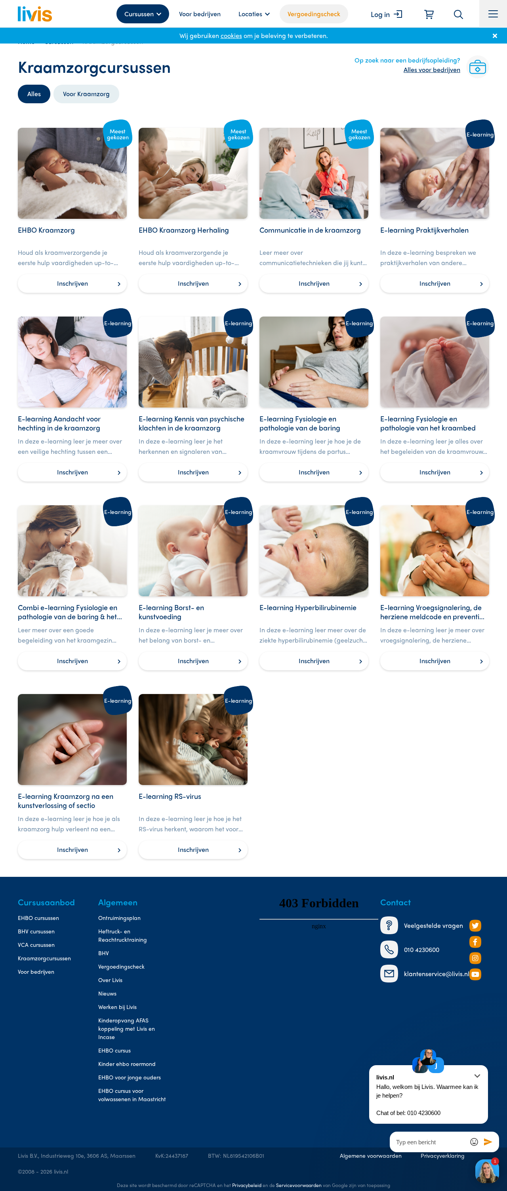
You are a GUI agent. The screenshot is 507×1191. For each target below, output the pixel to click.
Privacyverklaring (443, 1155)
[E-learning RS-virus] (193, 776)
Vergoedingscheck (314, 13)
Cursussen (139, 13)
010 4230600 (421, 949)
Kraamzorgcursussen (44, 958)
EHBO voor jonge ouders (129, 1077)
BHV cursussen (36, 931)
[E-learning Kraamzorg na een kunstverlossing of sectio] (72, 776)
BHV (103, 953)
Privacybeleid (246, 1185)
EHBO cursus (114, 1050)
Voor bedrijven (200, 13)
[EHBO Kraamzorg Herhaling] (193, 210)
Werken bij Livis (117, 1007)
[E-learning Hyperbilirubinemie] (313, 587)
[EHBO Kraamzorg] (72, 210)
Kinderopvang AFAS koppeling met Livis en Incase (126, 1028)
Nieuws (107, 993)
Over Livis (110, 980)
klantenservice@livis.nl (436, 973)
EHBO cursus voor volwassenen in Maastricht (132, 1095)
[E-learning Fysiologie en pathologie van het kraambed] (434, 399)
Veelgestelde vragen (433, 925)
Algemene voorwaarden (371, 1155)
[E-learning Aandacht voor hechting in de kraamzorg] (72, 399)
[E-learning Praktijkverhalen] (434, 210)
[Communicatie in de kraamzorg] (313, 210)
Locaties (250, 13)
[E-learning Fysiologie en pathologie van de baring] (313, 399)
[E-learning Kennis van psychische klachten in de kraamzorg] (193, 399)
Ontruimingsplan (119, 918)
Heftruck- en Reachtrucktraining (122, 935)
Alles (34, 93)
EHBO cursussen (38, 918)
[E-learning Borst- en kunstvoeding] (193, 587)
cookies (231, 35)
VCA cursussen (36, 944)
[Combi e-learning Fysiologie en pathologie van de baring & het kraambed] (72, 587)
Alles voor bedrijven (432, 69)
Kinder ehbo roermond (127, 1064)
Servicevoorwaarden (299, 1185)
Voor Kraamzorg (86, 93)
